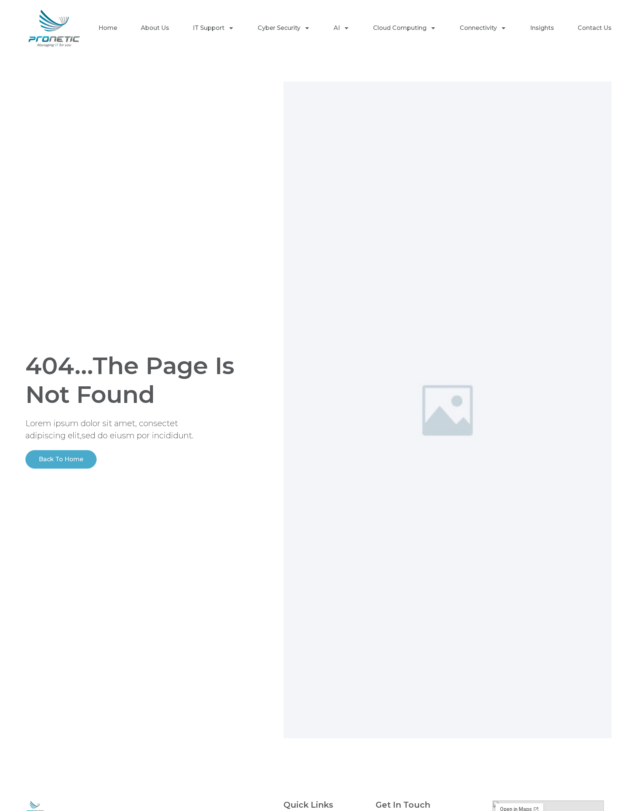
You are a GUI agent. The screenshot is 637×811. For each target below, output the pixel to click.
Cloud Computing (400, 27)
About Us (155, 27)
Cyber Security (279, 27)
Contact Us (595, 27)
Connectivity (478, 27)
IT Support (208, 27)
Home (107, 27)
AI (337, 27)
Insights (542, 27)
